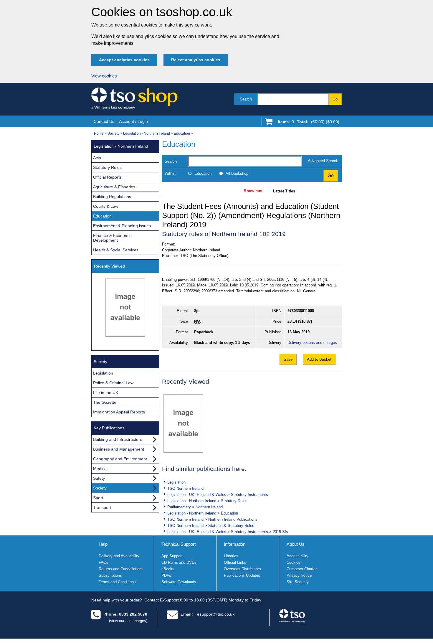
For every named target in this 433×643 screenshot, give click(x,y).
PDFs (166, 575)
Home (99, 133)
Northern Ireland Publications (232, 519)
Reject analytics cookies (195, 59)
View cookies (104, 76)
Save (288, 359)
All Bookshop (237, 173)
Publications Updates (242, 575)
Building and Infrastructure (117, 439)
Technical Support (178, 544)
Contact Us (104, 121)
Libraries (231, 556)
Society (113, 133)
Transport (102, 507)
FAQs (103, 562)
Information (234, 544)
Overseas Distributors (242, 569)
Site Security (298, 582)
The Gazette (104, 402)
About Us (296, 544)
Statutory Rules (234, 501)
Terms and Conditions (117, 582)
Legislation (176, 482)
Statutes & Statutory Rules (231, 525)
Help (103, 544)
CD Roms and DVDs (178, 562)
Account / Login (133, 121)
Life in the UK (105, 392)
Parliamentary (179, 507)
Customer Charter (302, 569)
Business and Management (118, 449)
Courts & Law (105, 206)
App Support (172, 556)
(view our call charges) (128, 621)
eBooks (167, 569)
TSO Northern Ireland (185, 488)
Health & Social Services (115, 250)
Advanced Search (323, 161)
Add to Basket (319, 359)
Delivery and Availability (119, 556)
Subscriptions (110, 575)
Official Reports (107, 177)
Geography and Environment (120, 458)
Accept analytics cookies (124, 59)
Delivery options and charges (312, 342)
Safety (99, 478)
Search (246, 99)
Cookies (293, 562)
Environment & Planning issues (122, 225)
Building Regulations (112, 196)
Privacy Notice (299, 575)
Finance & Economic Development (112, 238)
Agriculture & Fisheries (114, 186)
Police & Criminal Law (113, 382)
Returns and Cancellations (121, 569)
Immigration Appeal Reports (119, 412)
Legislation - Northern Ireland (146, 133)
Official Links (235, 562)
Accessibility (297, 556)
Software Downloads (178, 582)
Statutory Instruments (249, 494)
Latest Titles (284, 191)
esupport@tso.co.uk (215, 614)
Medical (100, 468)
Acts (97, 157)
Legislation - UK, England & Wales (196, 494)
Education (182, 133)
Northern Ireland (209, 507)
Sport (98, 497)
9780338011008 (300, 311)
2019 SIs (280, 532)
